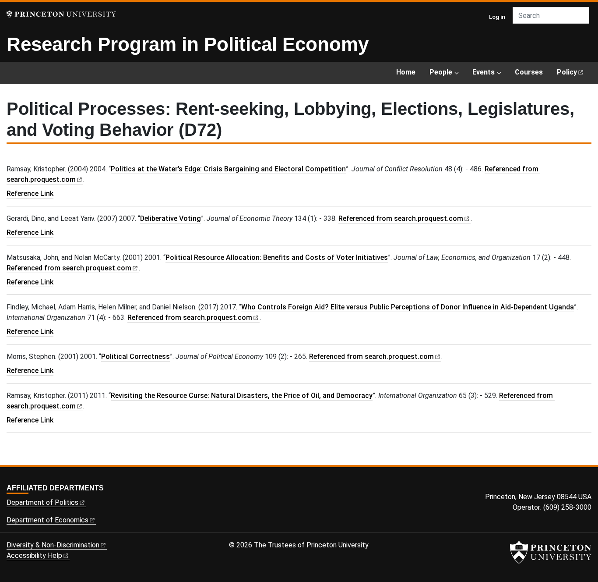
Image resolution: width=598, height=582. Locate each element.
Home (405, 72)
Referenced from (404, 218)
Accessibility (34, 555)
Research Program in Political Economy (188, 44)
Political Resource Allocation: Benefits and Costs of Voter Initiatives (276, 257)
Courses (529, 72)
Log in (497, 16)
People (440, 72)
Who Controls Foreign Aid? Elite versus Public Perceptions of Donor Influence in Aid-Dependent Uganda (407, 307)
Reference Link (30, 193)
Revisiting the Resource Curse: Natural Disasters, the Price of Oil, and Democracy (242, 395)
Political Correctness (135, 356)
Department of (42, 502)
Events (483, 72)
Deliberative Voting (170, 218)
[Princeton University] (61, 14)
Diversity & (53, 545)
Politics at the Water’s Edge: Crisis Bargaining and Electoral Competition (228, 169)
